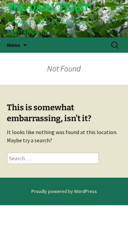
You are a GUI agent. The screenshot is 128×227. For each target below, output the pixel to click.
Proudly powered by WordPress (64, 191)
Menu (13, 45)
